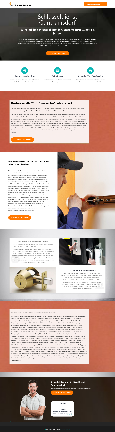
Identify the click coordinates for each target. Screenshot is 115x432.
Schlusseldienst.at (65, 429)
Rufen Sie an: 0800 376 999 (95, 4)
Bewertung (69, 414)
